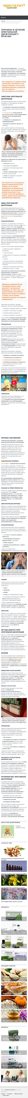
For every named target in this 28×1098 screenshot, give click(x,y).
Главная (3, 21)
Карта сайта (6, 1095)
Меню (4, 17)
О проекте (9, 1093)
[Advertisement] (14, 53)
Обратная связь (18, 1093)
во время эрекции (8, 112)
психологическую (8, 216)
